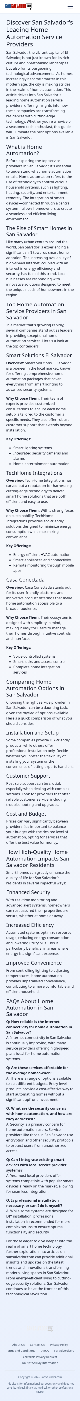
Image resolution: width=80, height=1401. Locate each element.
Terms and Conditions (20, 1351)
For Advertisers (64, 1351)
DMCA (44, 1351)
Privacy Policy (59, 1345)
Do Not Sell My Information (40, 1363)
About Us (18, 1345)
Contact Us (37, 1345)
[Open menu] (70, 6)
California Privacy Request (40, 1357)
